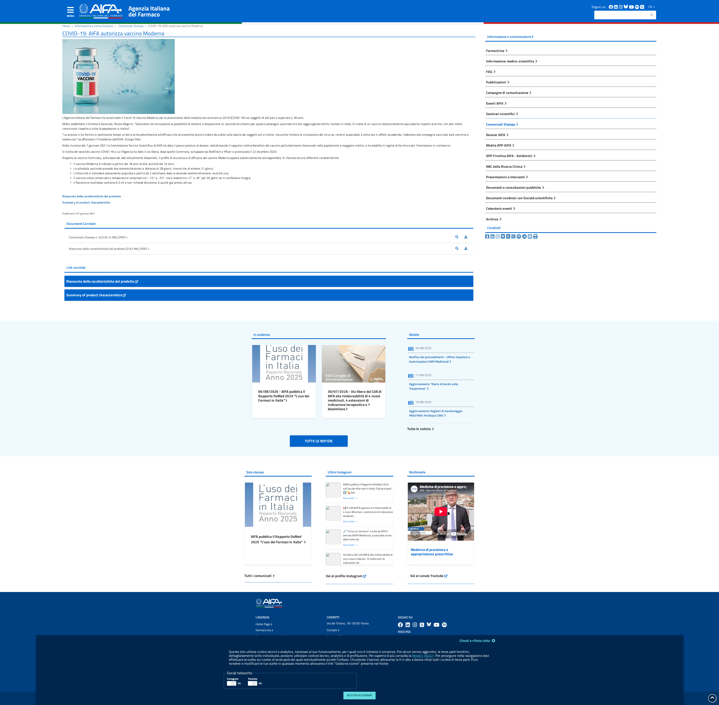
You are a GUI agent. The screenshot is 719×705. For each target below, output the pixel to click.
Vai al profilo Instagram (346, 576)
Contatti (332, 630)
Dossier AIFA (496, 134)
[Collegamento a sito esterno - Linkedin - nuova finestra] (616, 6)
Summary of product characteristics (94, 295)
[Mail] (530, 236)
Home (66, 26)
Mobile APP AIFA (499, 145)
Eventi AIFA (495, 103)
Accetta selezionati (359, 695)
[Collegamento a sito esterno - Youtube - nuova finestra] (632, 6)
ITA (650, 6)
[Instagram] (498, 236)
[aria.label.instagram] (415, 625)
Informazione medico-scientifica (510, 61)
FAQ (489, 71)
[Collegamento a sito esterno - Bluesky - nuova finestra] (626, 6)
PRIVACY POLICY (423, 655)
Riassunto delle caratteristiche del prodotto (100, 281)
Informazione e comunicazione (94, 26)
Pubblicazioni (496, 82)
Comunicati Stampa (131, 26)
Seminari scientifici (501, 113)
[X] (508, 236)
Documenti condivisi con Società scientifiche (519, 198)
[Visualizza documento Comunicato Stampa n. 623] (459, 237)
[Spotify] (519, 236)
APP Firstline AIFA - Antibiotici (509, 155)
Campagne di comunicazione (507, 92)
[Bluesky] (503, 236)
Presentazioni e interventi (506, 177)
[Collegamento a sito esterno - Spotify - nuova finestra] (637, 6)
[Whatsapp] (513, 236)
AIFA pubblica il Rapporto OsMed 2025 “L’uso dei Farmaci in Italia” (277, 539)
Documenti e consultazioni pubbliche (514, 187)
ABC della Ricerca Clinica (504, 166)
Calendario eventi (499, 208)
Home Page (263, 624)
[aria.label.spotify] (444, 625)
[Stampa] (535, 236)
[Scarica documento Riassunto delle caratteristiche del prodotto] (468, 248)
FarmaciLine (495, 50)
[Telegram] (524, 236)
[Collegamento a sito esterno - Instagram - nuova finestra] (621, 6)
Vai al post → (350, 498)
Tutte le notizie (419, 428)
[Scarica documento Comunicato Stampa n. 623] (468, 237)
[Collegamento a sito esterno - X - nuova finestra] (642, 6)
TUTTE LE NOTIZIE (319, 441)
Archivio (492, 219)
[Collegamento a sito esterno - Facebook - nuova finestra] (611, 6)
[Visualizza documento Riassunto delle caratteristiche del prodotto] (459, 248)
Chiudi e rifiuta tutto (475, 640)
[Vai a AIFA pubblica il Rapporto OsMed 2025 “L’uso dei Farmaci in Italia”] (278, 504)
